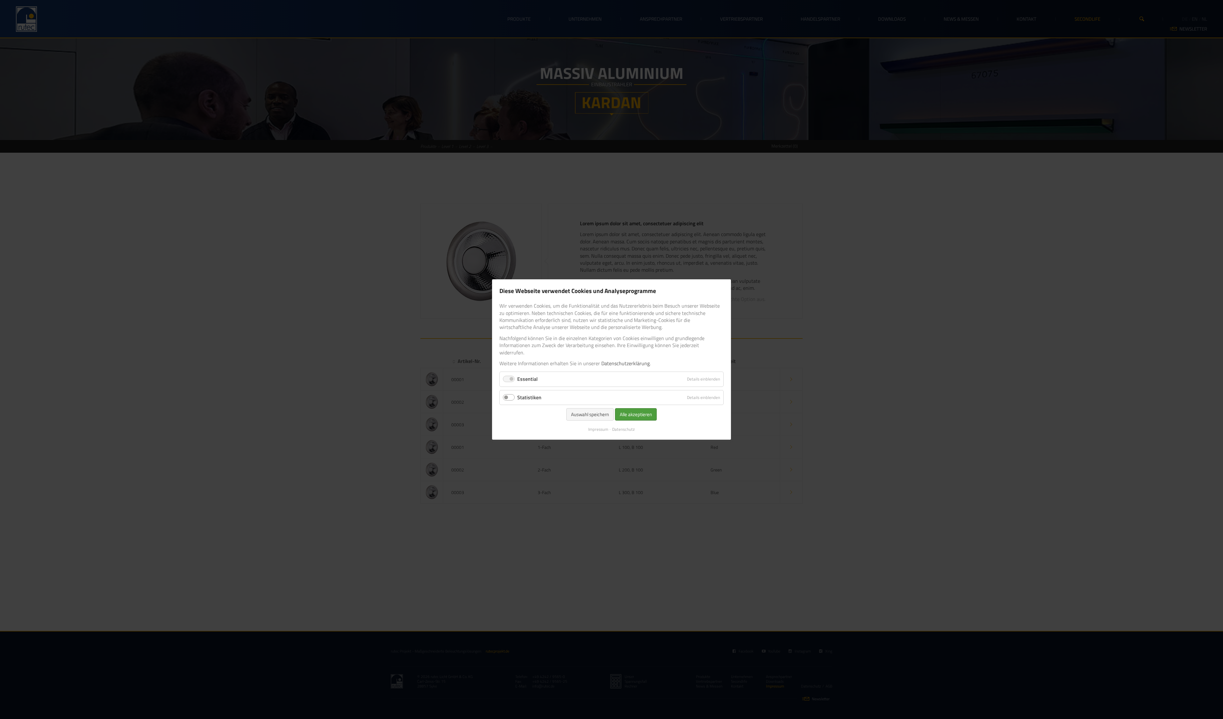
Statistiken (529, 397)
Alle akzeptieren (636, 414)
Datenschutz (623, 429)
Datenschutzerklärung (625, 363)
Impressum (598, 429)
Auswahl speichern (590, 414)
